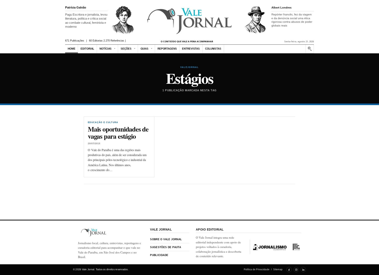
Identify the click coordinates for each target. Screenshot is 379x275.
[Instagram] (296, 269)
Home (71, 48)
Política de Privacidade (257, 269)
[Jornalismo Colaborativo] (269, 247)
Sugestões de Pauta (165, 247)
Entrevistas (191, 48)
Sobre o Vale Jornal (166, 239)
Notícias (105, 48)
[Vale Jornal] (93, 232)
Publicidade (159, 255)
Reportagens (167, 48)
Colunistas (213, 48)
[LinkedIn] (303, 269)
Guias (144, 48)
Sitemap (277, 269)
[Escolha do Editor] (296, 247)
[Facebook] (289, 269)
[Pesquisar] (309, 49)
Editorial (87, 48)
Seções (126, 48)
